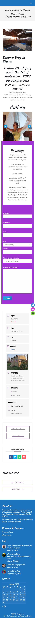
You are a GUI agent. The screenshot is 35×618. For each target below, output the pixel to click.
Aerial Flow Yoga (13, 571)
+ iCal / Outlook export (18, 436)
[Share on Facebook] (11, 457)
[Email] (24, 457)
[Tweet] (15, 457)
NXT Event (16, 489)
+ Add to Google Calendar (18, 429)
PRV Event (19, 482)
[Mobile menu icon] (31, 3)
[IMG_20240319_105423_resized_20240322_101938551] (17, 126)
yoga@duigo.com (16, 413)
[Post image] (4, 547)
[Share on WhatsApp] (19, 457)
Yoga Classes (16, 395)
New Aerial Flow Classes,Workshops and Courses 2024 (19, 556)
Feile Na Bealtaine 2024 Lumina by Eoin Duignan (19, 547)
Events (14, 391)
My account (6, 535)
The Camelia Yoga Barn (16, 565)
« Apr (4, 606)
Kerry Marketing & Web (23, 616)
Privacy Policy (7, 532)
